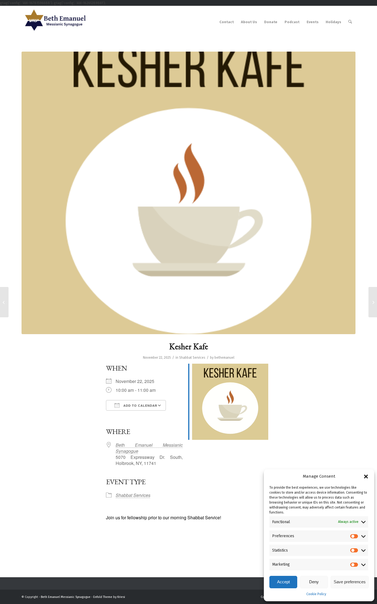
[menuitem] (226, 22)
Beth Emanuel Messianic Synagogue (149, 448)
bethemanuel (224, 358)
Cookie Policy (316, 594)
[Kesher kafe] (188, 193)
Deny (314, 581)
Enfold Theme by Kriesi (109, 597)
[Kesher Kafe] (4, 302)
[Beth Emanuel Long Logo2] (54, 22)
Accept (283, 581)
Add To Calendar (139, 405)
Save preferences (350, 581)
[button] (366, 476)
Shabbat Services (192, 358)
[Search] (350, 22)
